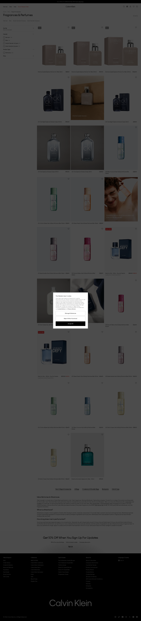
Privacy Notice (72, 309)
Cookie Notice (61, 309)
